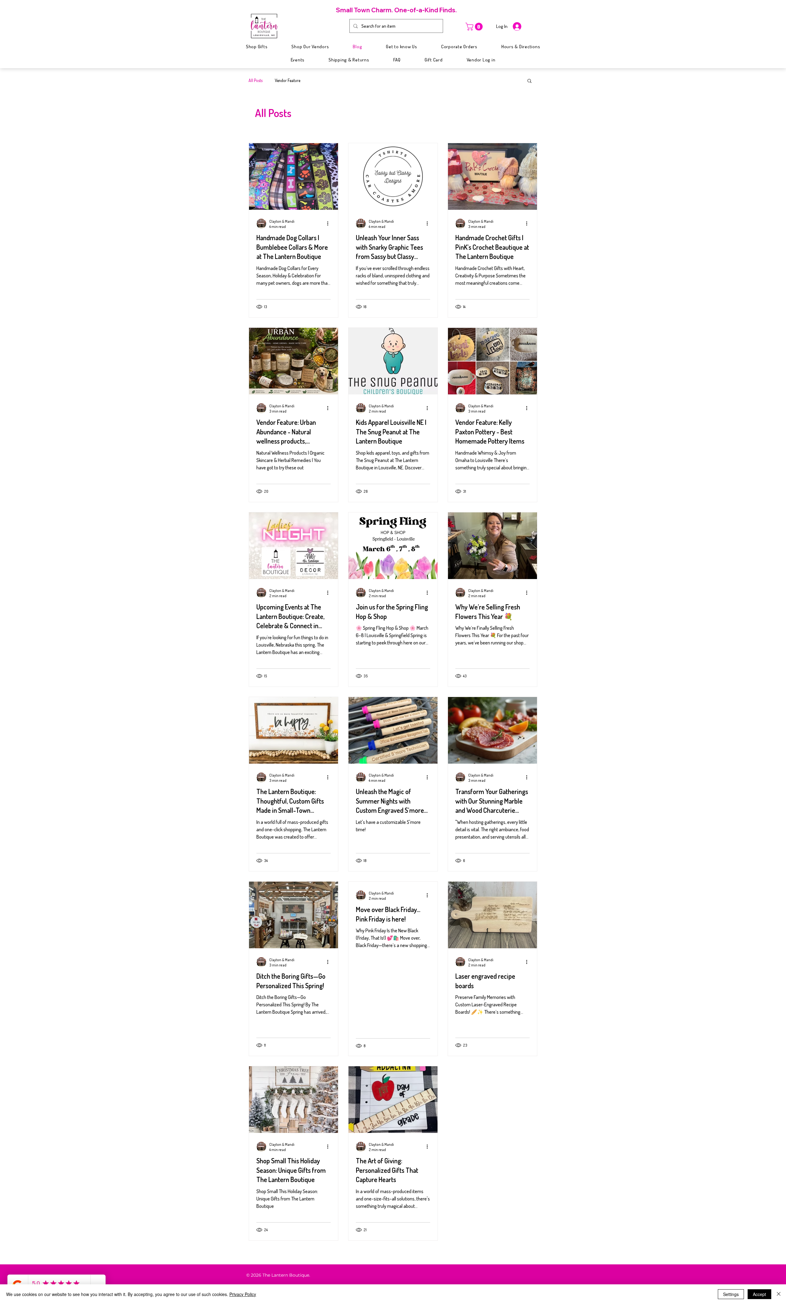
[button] (474, 26)
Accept (759, 1294)
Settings (731, 1294)
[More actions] (329, 223)
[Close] (778, 1294)
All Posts (256, 80)
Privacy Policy (242, 1294)
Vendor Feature (287, 80)
